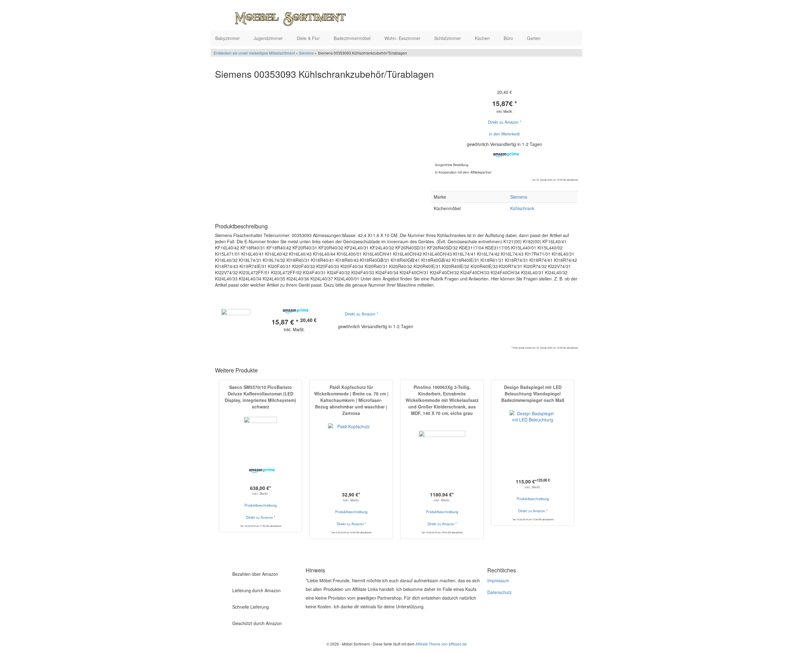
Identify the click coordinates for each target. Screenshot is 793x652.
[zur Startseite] (290, 16)
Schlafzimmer (448, 38)
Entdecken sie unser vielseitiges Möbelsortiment (255, 52)
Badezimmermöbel (353, 38)
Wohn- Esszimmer (403, 38)
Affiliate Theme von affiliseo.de (441, 643)
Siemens (306, 52)
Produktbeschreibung (260, 505)
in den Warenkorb (504, 134)
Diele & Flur (309, 38)
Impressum (498, 580)
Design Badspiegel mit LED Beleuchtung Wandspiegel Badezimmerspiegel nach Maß (532, 393)
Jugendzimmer (269, 38)
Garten (534, 38)
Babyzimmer (228, 38)
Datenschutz (499, 592)
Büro (509, 38)
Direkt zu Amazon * (504, 122)
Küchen (483, 38)
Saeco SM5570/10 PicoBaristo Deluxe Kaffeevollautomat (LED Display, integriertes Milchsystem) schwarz (260, 397)
